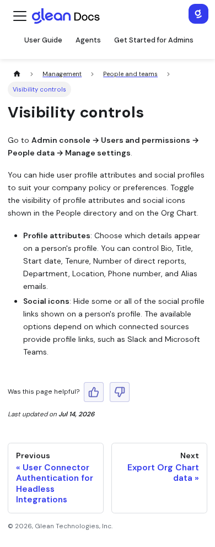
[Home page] (17, 74)
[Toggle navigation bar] (20, 16)
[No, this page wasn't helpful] (120, 392)
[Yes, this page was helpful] (94, 392)
